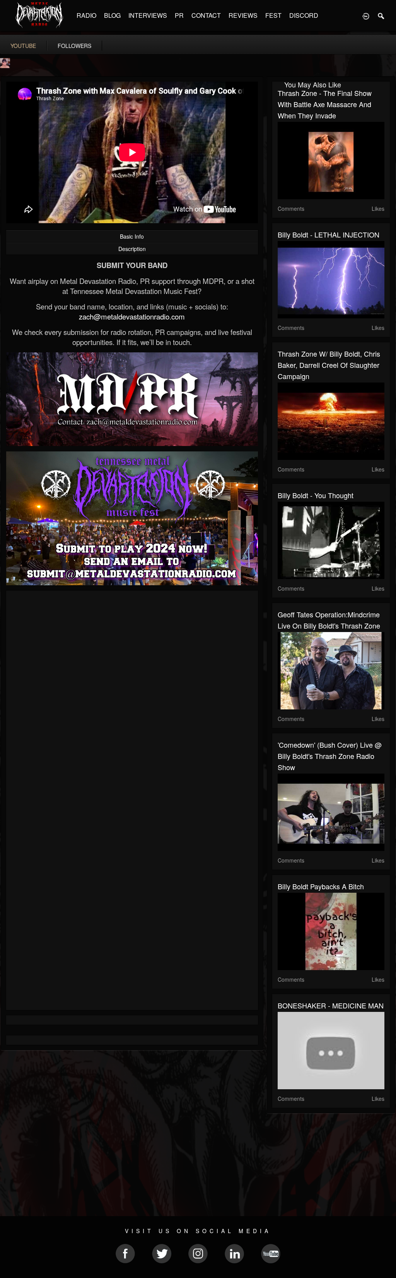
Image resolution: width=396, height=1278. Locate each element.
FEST (273, 15)
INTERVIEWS (147, 15)
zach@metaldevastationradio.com (132, 316)
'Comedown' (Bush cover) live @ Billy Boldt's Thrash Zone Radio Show (330, 756)
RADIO (86, 15)
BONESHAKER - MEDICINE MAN (331, 1005)
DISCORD (303, 15)
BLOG (112, 15)
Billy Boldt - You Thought (315, 495)
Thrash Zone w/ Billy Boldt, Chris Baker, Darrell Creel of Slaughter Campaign (329, 365)
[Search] (381, 15)
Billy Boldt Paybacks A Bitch (321, 886)
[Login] (366, 15)
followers (74, 46)
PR (179, 15)
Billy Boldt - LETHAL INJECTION (328, 234)
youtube (23, 46)
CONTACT (206, 15)
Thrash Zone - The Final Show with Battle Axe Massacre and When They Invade (325, 104)
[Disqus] (132, 699)
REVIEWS (243, 15)
